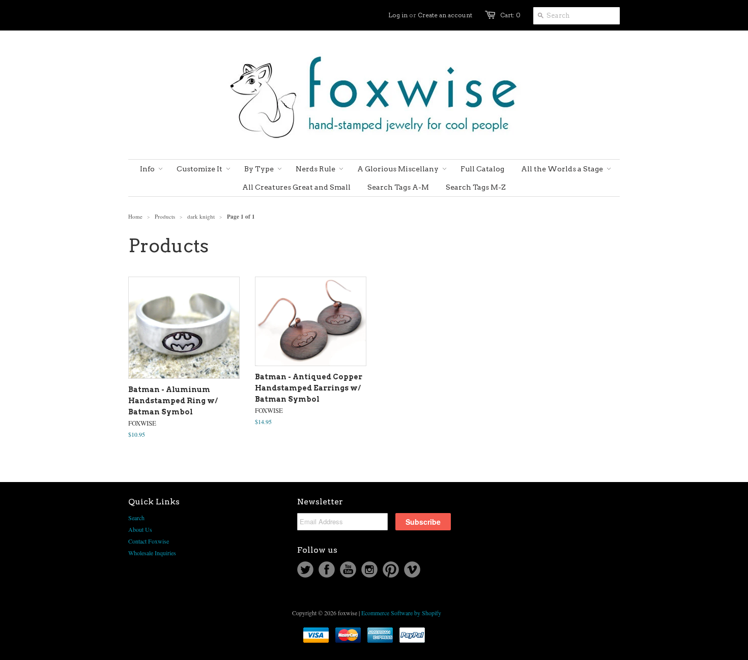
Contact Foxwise (148, 541)
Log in (398, 15)
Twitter (305, 569)
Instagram (369, 569)
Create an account (445, 15)
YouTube (348, 569)
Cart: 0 (510, 15)
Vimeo (412, 569)
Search (136, 518)
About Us (140, 529)
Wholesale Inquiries (152, 553)
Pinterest (391, 569)
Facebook (327, 569)
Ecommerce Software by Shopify (401, 613)
